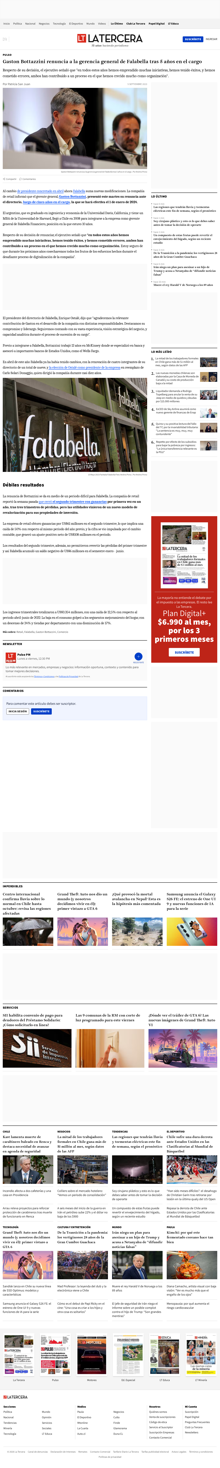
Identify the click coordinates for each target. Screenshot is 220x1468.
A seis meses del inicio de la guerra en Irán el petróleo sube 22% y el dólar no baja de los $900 (82, 1212)
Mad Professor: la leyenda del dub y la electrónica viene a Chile (81, 1288)
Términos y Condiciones (44, 676)
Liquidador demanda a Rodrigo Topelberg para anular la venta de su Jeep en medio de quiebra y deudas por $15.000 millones (176, 396)
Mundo (90, 23)
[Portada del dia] (184, 586)
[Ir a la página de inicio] (110, 39)
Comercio (62, 632)
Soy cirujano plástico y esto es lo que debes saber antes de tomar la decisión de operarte (184, 223)
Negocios (44, 23)
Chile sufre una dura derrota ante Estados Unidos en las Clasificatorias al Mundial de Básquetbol (190, 1144)
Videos (102, 23)
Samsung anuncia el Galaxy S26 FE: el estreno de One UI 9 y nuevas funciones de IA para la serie (191, 901)
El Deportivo (76, 23)
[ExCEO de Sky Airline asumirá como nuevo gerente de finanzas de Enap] (208, 413)
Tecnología (59, 23)
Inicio (6, 23)
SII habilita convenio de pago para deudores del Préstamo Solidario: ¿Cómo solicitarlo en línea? (33, 1020)
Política (17, 23)
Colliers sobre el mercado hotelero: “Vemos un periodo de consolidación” (81, 1193)
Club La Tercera (135, 23)
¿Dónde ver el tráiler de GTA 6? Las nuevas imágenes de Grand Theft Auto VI (181, 1020)
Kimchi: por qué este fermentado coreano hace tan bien (190, 1237)
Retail (19, 632)
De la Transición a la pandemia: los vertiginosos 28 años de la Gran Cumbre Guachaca (185, 255)
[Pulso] (55, 1375)
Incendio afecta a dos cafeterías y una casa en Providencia (27, 1193)
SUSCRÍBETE (184, 652)
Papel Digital (157, 23)
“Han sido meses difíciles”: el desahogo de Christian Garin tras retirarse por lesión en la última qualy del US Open (192, 1195)
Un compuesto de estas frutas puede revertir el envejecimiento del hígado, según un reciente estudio (182, 239)
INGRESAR (211, 39)
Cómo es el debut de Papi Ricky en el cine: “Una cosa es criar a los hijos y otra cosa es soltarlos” (81, 1308)
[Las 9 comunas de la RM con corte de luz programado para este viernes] (110, 1048)
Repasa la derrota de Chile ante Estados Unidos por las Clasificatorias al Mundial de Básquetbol (190, 1212)
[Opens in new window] (91, 1375)
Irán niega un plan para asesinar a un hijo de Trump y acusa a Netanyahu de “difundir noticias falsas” (184, 271)
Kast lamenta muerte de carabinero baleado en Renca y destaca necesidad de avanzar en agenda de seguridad (27, 1144)
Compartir (11, 179)
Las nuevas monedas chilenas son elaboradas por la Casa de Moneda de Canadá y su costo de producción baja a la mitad (177, 378)
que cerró (73, 502)
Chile (6, 1131)
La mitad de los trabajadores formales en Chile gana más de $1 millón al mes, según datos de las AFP (177, 362)
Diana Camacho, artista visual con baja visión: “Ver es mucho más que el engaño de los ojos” (191, 1290)
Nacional (30, 23)
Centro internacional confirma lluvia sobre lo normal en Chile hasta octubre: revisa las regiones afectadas (27, 904)
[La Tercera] (18, 1375)
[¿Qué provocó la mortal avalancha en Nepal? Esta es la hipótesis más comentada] (137, 932)
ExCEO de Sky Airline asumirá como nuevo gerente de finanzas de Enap (176, 410)
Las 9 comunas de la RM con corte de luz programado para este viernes (108, 1018)
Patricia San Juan (19, 84)
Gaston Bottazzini (46, 632)
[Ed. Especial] (128, 1375)
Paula (171, 1227)
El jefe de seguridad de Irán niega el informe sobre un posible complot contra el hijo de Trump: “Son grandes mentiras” (136, 1310)
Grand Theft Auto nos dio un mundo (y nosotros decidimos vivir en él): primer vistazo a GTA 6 (82, 901)
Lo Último (117, 23)
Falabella (79, 191)
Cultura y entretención (74, 1227)
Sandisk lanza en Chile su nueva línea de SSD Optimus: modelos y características (27, 1290)
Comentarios (29, 179)
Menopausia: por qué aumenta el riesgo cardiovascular (188, 1306)
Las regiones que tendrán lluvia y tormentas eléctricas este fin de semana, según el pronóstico (184, 209)
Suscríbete (42, 711)
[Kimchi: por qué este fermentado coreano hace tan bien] (192, 1265)
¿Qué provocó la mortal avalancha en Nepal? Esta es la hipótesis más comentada (136, 899)
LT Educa (173, 23)
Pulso (7, 55)
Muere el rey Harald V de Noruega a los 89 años (183, 285)
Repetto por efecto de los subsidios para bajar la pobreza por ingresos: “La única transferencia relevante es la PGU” (176, 447)
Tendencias (120, 1131)
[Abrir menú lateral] (6, 39)
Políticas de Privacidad (68, 676)
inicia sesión (18, 711)
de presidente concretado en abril (40, 191)
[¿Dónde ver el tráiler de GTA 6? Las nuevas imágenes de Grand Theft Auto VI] (182, 1048)
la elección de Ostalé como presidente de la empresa (84, 367)
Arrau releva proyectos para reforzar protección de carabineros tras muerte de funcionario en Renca (27, 1212)
